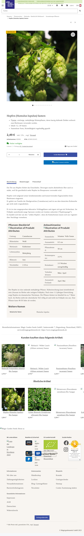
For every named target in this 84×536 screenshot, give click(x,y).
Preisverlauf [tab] (36, 182)
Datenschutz (11, 506)
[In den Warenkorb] (8, 29)
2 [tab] (34, 105)
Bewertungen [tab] (24, 182)
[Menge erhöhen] (38, 155)
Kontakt (59, 475)
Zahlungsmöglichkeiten (15, 479)
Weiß (24, 241)
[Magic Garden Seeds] (10, 6)
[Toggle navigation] (3, 4)
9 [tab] (49, 105)
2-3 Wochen (62, 263)
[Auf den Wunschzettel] (73, 34)
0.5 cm (60, 242)
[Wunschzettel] (62, 5)
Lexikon (34, 479)
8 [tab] (47, 105)
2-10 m (25, 265)
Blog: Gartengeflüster (39, 484)
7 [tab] (45, 105)
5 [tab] (41, 105)
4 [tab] (39, 105)
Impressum (11, 498)
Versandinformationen (15, 484)
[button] (57, 5)
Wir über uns (11, 475)
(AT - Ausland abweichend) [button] (26, 146)
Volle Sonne (69, 236)
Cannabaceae (27, 236)
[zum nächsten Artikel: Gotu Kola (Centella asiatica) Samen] (75, 22)
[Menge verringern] (9, 155)
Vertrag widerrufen (42, 518)
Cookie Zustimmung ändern (66, 488)
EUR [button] (49, 5)
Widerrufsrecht (12, 510)
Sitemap (59, 484)
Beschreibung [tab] (11, 182)
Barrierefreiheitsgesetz (15, 488)
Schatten (61, 236)
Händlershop (36, 475)
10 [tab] (51, 105)
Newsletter (35, 488)
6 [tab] (43, 105)
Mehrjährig (26, 253)
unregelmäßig (63, 267)
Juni (24, 260)
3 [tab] (36, 105)
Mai (63, 281)
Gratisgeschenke (62, 479)
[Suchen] (80, 11)
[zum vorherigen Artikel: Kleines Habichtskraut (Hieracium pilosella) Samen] (71, 22)
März (60, 273)
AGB (9, 502)
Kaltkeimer (26, 247)
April (64, 273)
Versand (33, 135)
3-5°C (60, 257)
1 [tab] (32, 105)
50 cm (60, 249)
